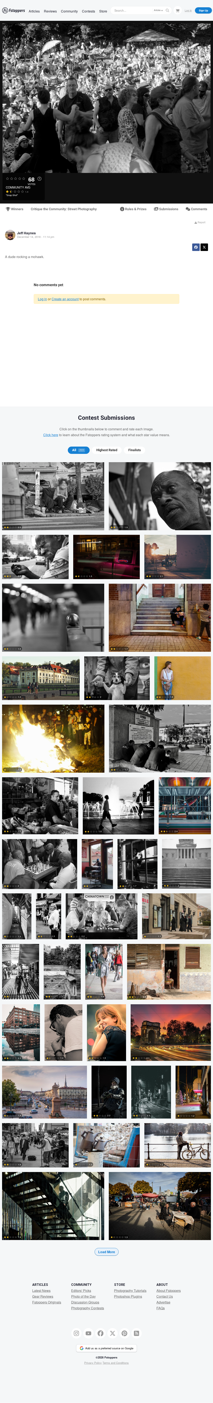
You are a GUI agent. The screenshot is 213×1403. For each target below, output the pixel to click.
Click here (50, 434)
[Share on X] (204, 247)
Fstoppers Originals (46, 1302)
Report (201, 222)
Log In (188, 10)
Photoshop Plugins (128, 1296)
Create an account (65, 299)
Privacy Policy (93, 1363)
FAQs (160, 1308)
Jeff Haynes (26, 233)
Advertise (163, 1302)
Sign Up (203, 10)
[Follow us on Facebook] (100, 1333)
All (78, 450)
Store (103, 11)
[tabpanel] (106, 865)
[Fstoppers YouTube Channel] (88, 1333)
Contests (88, 11)
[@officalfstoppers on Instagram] (76, 1333)
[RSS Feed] (136, 1333)
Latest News (41, 1290)
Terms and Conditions (116, 1363)
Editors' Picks (81, 1290)
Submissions (168, 209)
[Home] (13, 10)
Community (69, 11)
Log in (42, 299)
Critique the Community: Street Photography (64, 209)
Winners (16, 209)
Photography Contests (87, 1308)
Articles (34, 11)
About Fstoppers (168, 1290)
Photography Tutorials (130, 1290)
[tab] (78, 450)
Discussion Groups (85, 1302)
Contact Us (164, 1296)
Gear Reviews (42, 1296)
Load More (106, 1251)
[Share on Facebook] (196, 247)
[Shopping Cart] (177, 10)
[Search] (167, 10)
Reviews (50, 11)
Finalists (134, 450)
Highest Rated (106, 450)
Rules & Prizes (135, 209)
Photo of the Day (83, 1296)
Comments (198, 209)
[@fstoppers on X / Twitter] (112, 1333)
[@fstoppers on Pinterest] (124, 1333)
